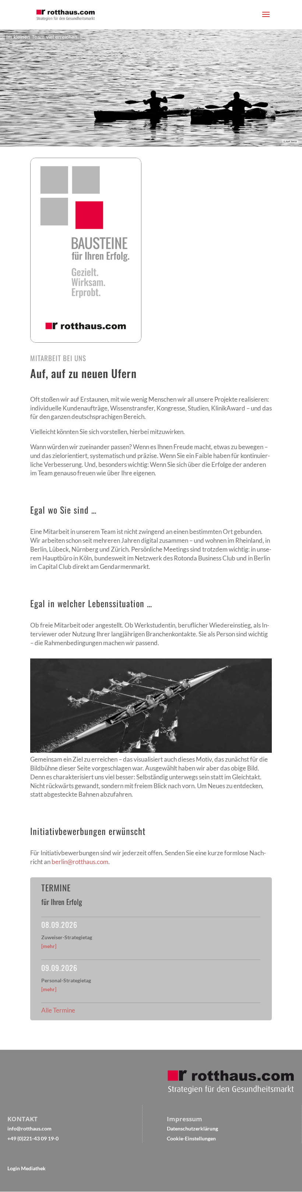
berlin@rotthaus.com (80, 862)
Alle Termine (58, 1010)
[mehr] (48, 946)
